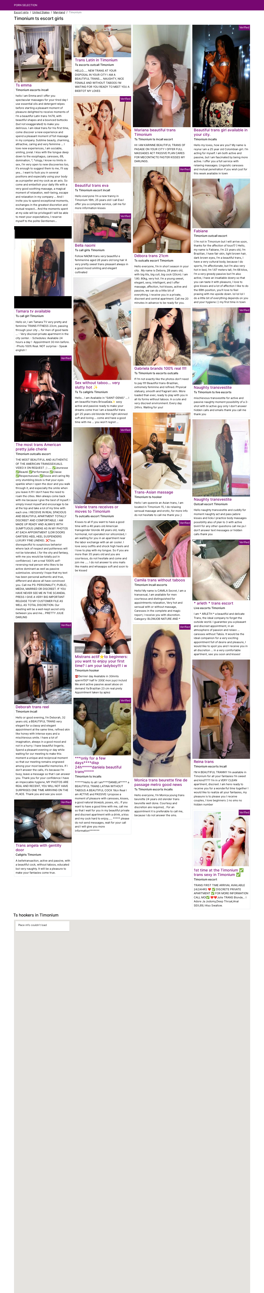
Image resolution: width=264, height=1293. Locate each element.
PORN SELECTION (25, 5)
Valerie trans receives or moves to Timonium (96, 509)
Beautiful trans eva (91, 185)
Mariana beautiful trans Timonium (155, 132)
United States (41, 12)
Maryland (59, 12)
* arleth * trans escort (213, 603)
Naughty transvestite (213, 387)
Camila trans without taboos (159, 580)
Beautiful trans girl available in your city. (220, 132)
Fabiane (201, 231)
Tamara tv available (33, 311)
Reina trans (204, 761)
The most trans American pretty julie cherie (38, 446)
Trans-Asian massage (153, 492)
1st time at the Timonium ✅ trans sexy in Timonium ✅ (219, 872)
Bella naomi (85, 245)
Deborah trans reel (32, 707)
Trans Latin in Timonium (96, 60)
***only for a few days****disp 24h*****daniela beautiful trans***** (98, 765)
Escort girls (21, 12)
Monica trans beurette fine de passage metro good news (160, 782)
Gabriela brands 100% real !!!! (160, 368)
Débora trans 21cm (151, 255)
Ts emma (24, 85)
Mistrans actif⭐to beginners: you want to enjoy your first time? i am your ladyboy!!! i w (101, 661)
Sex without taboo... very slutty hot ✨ (97, 384)
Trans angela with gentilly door (38, 847)
